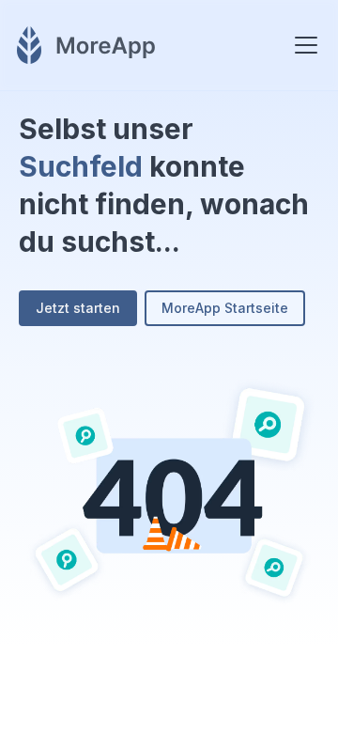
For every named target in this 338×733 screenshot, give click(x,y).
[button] (302, 45)
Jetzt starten (78, 308)
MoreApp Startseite (224, 308)
